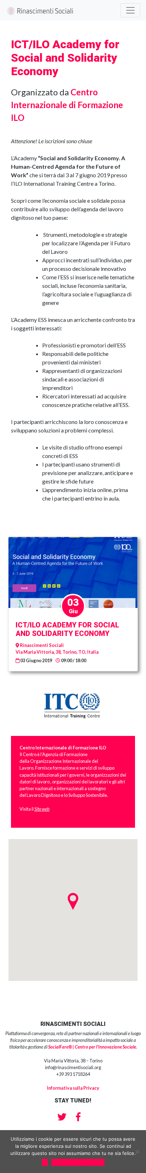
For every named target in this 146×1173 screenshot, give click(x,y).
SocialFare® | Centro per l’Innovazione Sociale (92, 1047)
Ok (45, 1162)
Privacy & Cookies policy (78, 1162)
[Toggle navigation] (130, 10)
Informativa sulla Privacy (73, 1088)
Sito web (42, 809)
